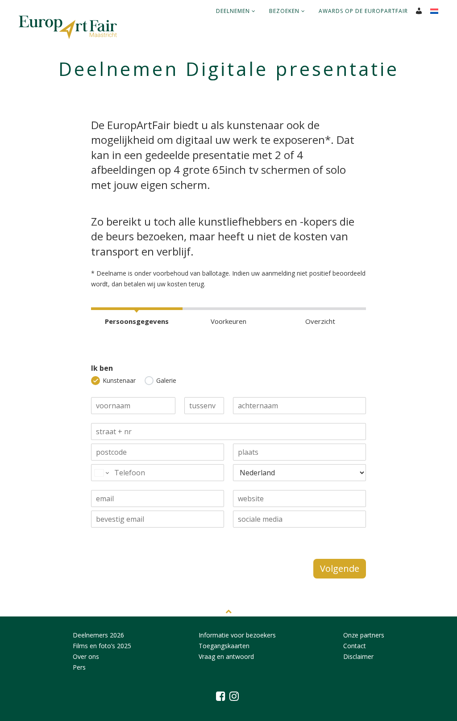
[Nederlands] (437, 8)
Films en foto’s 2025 (102, 645)
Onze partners (363, 635)
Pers (79, 667)
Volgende (339, 568)
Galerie (166, 380)
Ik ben (102, 368)
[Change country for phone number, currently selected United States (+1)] (101, 472)
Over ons (86, 656)
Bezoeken (285, 11)
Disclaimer (358, 656)
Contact (354, 645)
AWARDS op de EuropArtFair (363, 11)
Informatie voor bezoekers (237, 635)
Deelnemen (234, 11)
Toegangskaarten (224, 645)
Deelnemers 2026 (98, 635)
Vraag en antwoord (226, 656)
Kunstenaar (119, 380)
